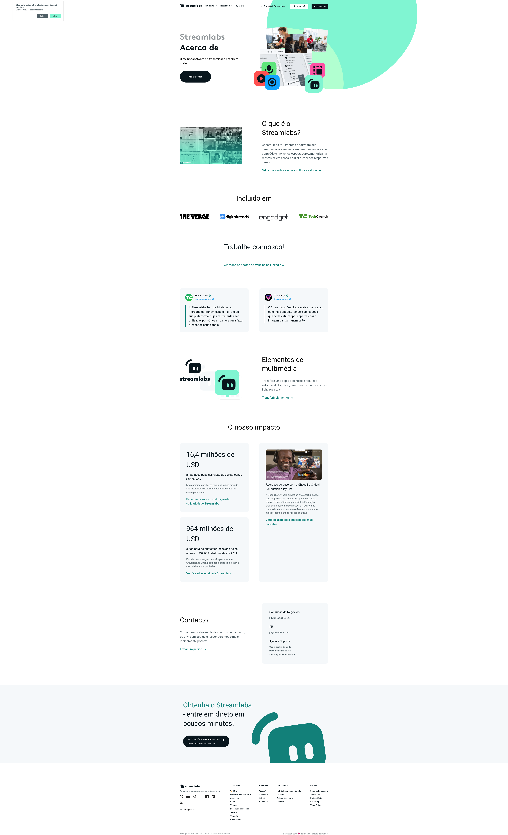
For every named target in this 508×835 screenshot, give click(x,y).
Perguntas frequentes (239, 809)
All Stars (280, 794)
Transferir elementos (276, 397)
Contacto (234, 816)
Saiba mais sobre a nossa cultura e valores (290, 170)
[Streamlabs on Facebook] (207, 797)
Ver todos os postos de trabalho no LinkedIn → (254, 265)
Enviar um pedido (191, 649)
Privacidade (235, 819)
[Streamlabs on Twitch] (182, 802)
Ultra (234, 791)
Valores (233, 805)
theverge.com (281, 299)
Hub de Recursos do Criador (289, 791)
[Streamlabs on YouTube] (188, 797)
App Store (263, 794)
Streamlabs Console (319, 791)
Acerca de (234, 798)
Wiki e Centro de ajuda (280, 647)
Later (42, 16)
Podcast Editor (316, 798)
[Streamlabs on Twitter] (182, 797)
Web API (262, 791)
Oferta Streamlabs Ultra (240, 794)
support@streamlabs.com (282, 654)
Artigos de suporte (285, 798)
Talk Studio (315, 794)
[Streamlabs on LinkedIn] (214, 797)
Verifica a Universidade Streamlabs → (210, 573)
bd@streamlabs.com (279, 618)
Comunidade (282, 785)
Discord (280, 802)
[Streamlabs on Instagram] (195, 797)
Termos (233, 812)
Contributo (263, 785)
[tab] (212, 6)
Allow (55, 16)
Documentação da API (280, 650)
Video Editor (315, 805)
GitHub (262, 798)
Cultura (233, 802)
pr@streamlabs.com (279, 632)
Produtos (314, 785)
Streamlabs (235, 785)
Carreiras (263, 802)
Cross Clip (314, 802)
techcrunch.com (203, 299)
